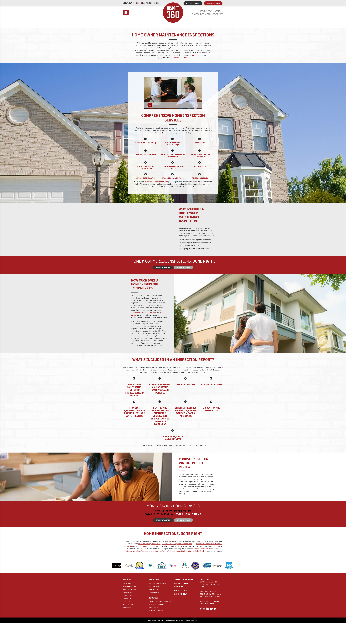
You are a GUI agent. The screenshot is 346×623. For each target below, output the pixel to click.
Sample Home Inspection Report (160, 602)
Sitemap (194, 620)
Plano (211, 549)
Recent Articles (154, 608)
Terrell (164, 551)
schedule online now (180, 57)
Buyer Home (127, 583)
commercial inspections (205, 544)
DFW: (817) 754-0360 (131, 3)
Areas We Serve (154, 592)
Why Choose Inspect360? (157, 583)
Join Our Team (153, 589)
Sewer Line (127, 602)
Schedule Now (214, 3)
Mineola (191, 551)
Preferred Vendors (156, 611)
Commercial (127, 608)
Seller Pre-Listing (130, 586)
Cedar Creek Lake (201, 551)
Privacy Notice (184, 620)
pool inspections (167, 544)
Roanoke (144, 551)
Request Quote (193, 3)
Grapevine (204, 549)
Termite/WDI (127, 592)
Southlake (195, 549)
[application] (173, 93)
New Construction (129, 589)
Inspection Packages (183, 579)
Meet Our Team (154, 586)
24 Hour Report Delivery (146, 155)
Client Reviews (181, 583)
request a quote (142, 546)
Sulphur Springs (155, 551)
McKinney (128, 551)
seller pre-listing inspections (149, 544)
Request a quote (196, 55)
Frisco (216, 549)
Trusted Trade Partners (188, 513)
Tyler (170, 551)
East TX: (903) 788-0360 (150, 3)
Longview (176, 551)
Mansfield (136, 551)
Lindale (184, 551)
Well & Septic (128, 605)
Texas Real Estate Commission (156, 182)
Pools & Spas (127, 596)
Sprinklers (127, 599)
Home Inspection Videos (157, 605)
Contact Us (179, 587)
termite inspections (148, 312)
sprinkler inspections (183, 544)
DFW (173, 541)
